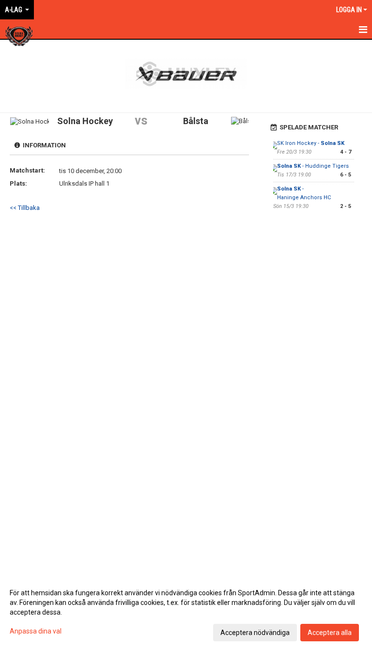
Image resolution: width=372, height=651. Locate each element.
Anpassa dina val (36, 631)
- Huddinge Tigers (313, 166)
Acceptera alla (330, 632)
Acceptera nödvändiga (255, 632)
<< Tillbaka (25, 207)
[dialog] (186, 612)
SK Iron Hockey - (310, 143)
